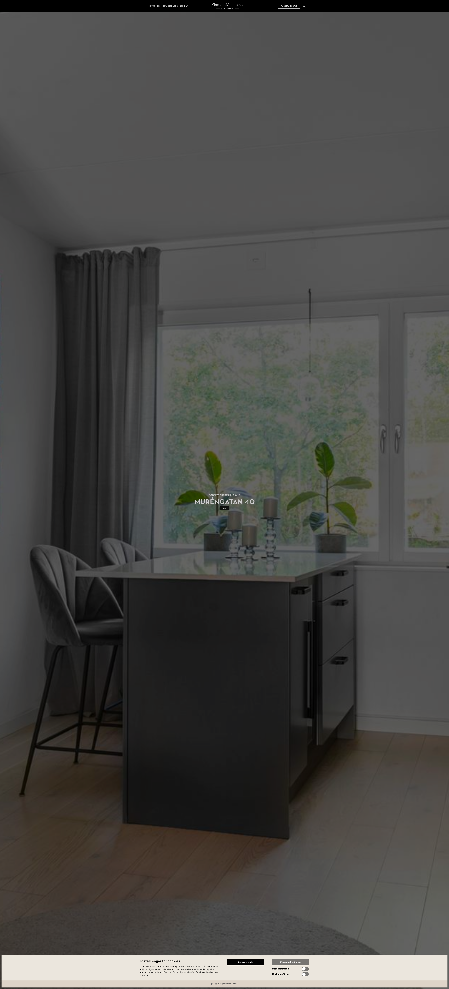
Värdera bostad (289, 6)
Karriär (183, 6)
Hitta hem (154, 6)
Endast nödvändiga (290, 962)
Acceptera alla (245, 962)
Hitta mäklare (170, 6)
